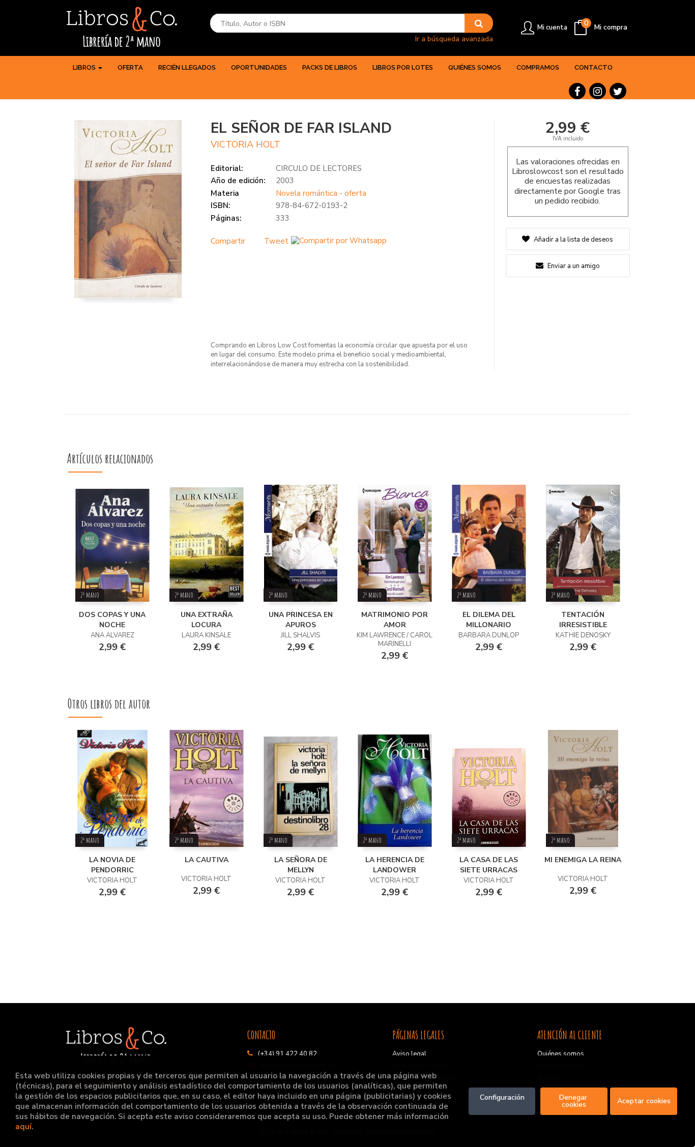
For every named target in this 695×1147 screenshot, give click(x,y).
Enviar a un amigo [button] (573, 266)
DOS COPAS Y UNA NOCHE (112, 620)
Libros (85, 67)
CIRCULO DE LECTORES (319, 168)
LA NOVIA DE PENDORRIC (112, 865)
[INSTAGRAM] (597, 91)
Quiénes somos (560, 1053)
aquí (23, 1126)
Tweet (276, 241)
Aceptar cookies (644, 1101)
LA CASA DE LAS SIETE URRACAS (488, 865)
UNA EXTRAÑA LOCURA (207, 620)
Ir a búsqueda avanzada (454, 38)
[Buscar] (479, 23)
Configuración (502, 1097)
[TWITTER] (618, 91)
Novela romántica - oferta (321, 193)
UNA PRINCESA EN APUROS (301, 620)
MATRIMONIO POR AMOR (394, 620)
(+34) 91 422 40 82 (287, 1053)
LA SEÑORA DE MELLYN (300, 865)
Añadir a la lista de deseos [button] (573, 239)
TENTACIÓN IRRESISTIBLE (583, 620)
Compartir (228, 241)
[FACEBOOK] (577, 91)
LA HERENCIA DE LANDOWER (394, 865)
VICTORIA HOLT (245, 144)
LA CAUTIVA (206, 860)
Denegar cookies (574, 1101)
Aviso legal (409, 1053)
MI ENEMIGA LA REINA (582, 860)
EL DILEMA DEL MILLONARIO (488, 620)
